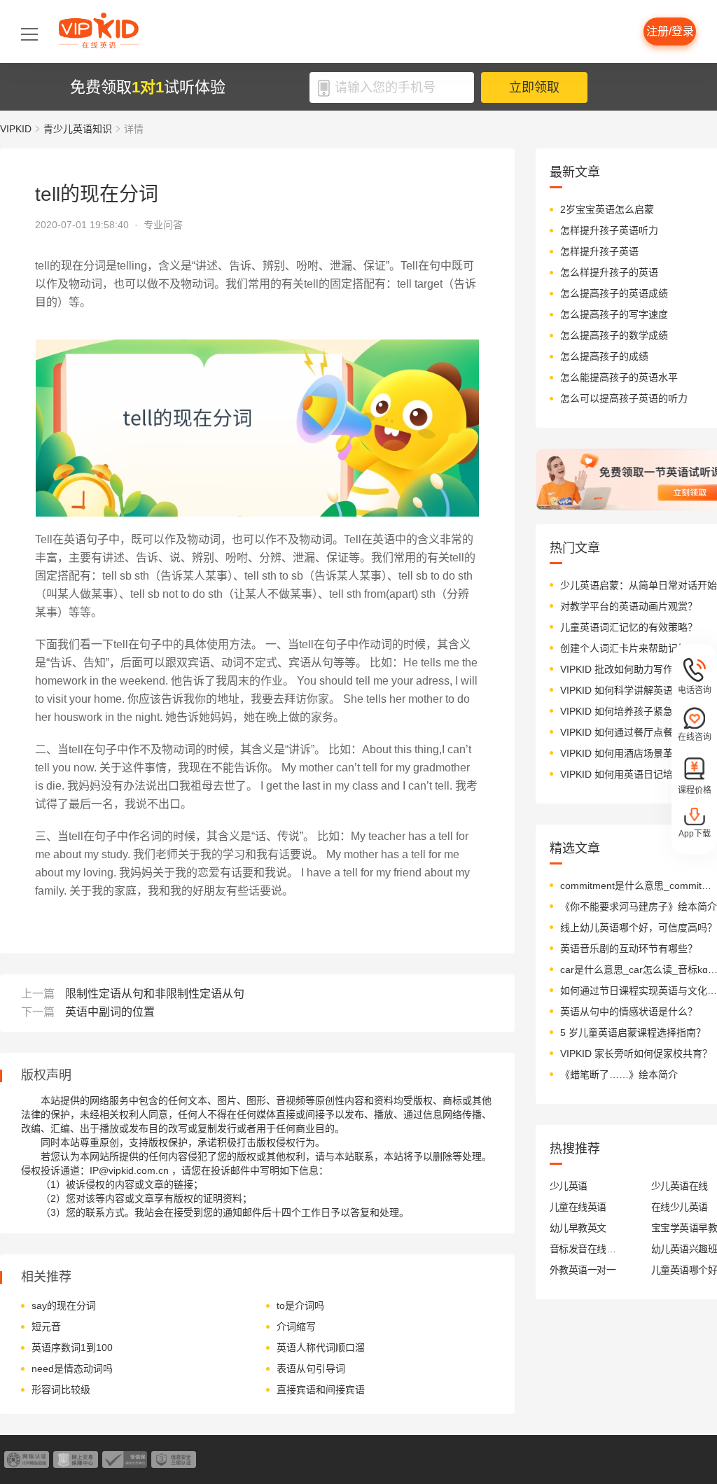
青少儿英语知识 (77, 128)
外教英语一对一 (582, 1269)
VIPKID (16, 128)
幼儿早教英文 (578, 1227)
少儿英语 (568, 1185)
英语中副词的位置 (110, 1012)
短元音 (46, 1326)
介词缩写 (296, 1326)
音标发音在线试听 (583, 1248)
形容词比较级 (61, 1389)
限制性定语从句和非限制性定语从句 (154, 994)
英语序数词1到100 (72, 1347)
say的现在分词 (64, 1305)
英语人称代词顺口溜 (321, 1347)
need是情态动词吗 (72, 1368)
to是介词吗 (300, 1305)
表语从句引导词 (311, 1368)
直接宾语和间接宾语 (321, 1389)
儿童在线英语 (578, 1206)
